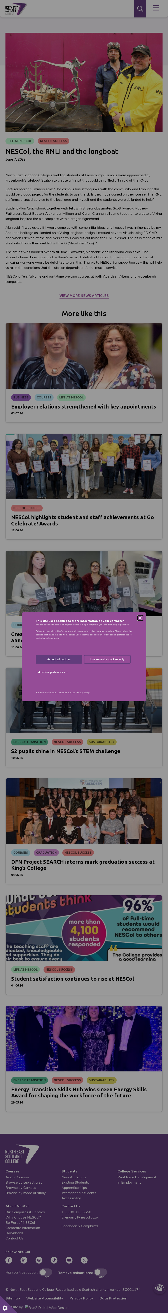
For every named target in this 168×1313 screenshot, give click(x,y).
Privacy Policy (82, 692)
